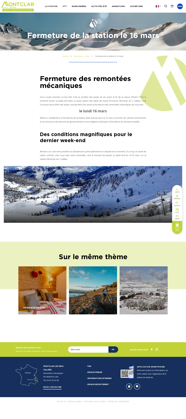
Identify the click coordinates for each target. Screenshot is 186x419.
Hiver (180, 6)
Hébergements (34, 307)
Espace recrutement (98, 384)
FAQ (89, 366)
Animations (118, 6)
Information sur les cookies (95, 401)
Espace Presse (94, 372)
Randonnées (79, 6)
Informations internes (99, 378)
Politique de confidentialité (118, 401)
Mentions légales (75, 401)
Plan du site (61, 401)
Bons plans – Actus (82, 56)
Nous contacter (52, 387)
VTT (65, 6)
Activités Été (99, 6)
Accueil (65, 56)
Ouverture (136, 6)
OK (113, 349)
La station (51, 6)
